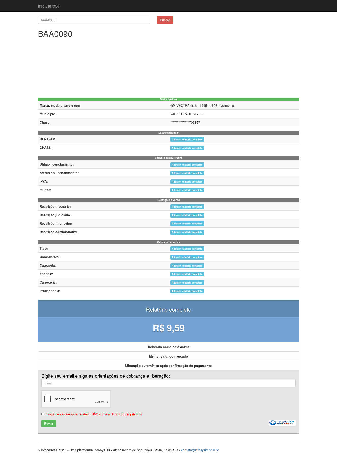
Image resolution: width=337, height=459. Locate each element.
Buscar (165, 20)
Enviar (48, 423)
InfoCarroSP (49, 6)
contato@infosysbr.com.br (200, 450)
